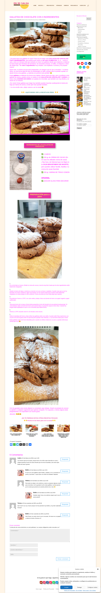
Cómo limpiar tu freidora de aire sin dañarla (87, 79)
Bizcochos (25, 19)
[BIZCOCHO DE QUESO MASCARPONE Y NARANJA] (80, 104)
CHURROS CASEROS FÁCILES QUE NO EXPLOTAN (87, 85)
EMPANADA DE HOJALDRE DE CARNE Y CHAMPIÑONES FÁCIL (87, 97)
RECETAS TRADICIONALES (84, 48)
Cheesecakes (81, 29)
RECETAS (40, 5)
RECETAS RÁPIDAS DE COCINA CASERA (83, 35)
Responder (65, 459)
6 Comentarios (41, 19)
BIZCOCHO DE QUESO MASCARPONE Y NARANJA (87, 103)
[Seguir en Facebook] (47, 582)
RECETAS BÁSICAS (82, 25)
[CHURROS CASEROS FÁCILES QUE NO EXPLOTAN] (80, 86)
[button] (98, 569)
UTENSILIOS (59, 5)
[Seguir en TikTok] (50, 582)
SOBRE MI (66, 5)
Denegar (79, 587)
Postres (80, 31)
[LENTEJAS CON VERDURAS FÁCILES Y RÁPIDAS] (80, 92)
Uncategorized (80, 51)
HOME (34, 5)
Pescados (80, 44)
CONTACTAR (83, 5)
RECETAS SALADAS (82, 37)
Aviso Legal (39, 589)
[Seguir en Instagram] (44, 582)
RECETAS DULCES (32, 19)
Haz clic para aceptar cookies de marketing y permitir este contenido (39, 117)
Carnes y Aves (81, 41)
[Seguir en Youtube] (41, 582)
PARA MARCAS (74, 5)
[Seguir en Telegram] (57, 582)
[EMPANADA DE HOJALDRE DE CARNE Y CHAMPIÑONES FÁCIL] (80, 98)
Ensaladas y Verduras (83, 43)
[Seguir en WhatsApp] (53, 582)
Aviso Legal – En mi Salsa (89, 590)
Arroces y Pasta (82, 39)
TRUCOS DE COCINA (82, 49)
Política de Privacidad (48, 589)
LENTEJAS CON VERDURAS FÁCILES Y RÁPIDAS (87, 91)
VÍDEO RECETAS (50, 5)
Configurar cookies (92, 587)
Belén (13, 19)
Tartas (79, 32)
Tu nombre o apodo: (82, 124)
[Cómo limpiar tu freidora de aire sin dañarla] (80, 80)
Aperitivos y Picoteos (83, 38)
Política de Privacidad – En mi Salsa (73, 590)
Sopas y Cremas (82, 46)
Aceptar (66, 587)
